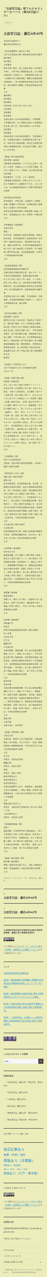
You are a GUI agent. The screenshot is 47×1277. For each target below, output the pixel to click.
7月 (25, 878)
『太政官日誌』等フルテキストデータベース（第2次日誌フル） (23, 12)
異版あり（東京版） (13, 1165)
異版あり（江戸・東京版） (22, 1173)
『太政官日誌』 (32, 878)
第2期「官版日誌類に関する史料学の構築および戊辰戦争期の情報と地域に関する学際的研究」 (23, 1007)
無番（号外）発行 (15, 1154)
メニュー (8, 22)
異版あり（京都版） (19, 1160)
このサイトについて (12, 1256)
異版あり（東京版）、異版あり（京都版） (16, 1169)
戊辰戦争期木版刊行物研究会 (16, 973)
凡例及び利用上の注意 (13, 1262)
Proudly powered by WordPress (24, 1272)
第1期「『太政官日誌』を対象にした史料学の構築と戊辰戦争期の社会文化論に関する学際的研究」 (23, 1020)
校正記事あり (14, 1149)
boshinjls (7, 878)
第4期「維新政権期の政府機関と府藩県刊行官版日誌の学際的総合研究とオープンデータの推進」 (23, 983)
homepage (9, 1250)
